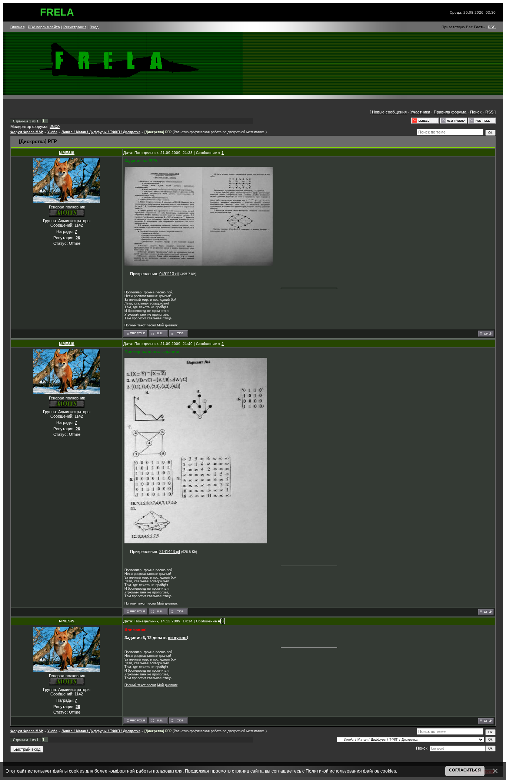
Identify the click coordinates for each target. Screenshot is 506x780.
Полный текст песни (140, 325)
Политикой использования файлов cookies (351, 771)
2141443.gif (169, 551)
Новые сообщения (389, 112)
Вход (94, 27)
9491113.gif (169, 273)
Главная (17, 27)
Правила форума (450, 112)
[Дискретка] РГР (158, 132)
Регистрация (74, 27)
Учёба (52, 132)
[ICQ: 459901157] (178, 333)
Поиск (476, 112)
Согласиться (465, 770)
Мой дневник (167, 325)
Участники (420, 112)
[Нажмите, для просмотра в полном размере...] (198, 264)
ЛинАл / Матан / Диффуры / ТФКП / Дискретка (100, 132)
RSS (492, 27)
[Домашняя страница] (158, 333)
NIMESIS (66, 153)
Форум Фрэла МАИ (26, 132)
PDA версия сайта (44, 27)
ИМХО (55, 127)
